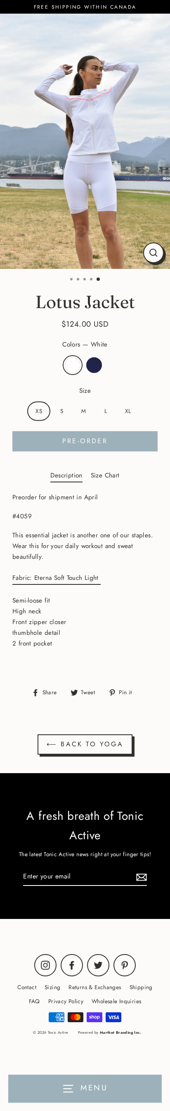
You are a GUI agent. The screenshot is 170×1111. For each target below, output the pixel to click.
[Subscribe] (140, 876)
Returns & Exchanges (94, 987)
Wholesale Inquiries (116, 1001)
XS (38, 411)
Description (66, 475)
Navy (94, 365)
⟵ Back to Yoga (85, 744)
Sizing (52, 987)
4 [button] (92, 280)
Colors (84, 344)
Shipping (141, 987)
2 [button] (79, 280)
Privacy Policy (65, 1001)
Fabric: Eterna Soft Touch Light (56, 577)
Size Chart (105, 475)
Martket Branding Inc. (120, 1032)
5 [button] (99, 280)
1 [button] (72, 280)
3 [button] (85, 280)
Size (85, 390)
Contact (26, 987)
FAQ (34, 1001)
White (73, 365)
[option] (85, 141)
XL (128, 411)
